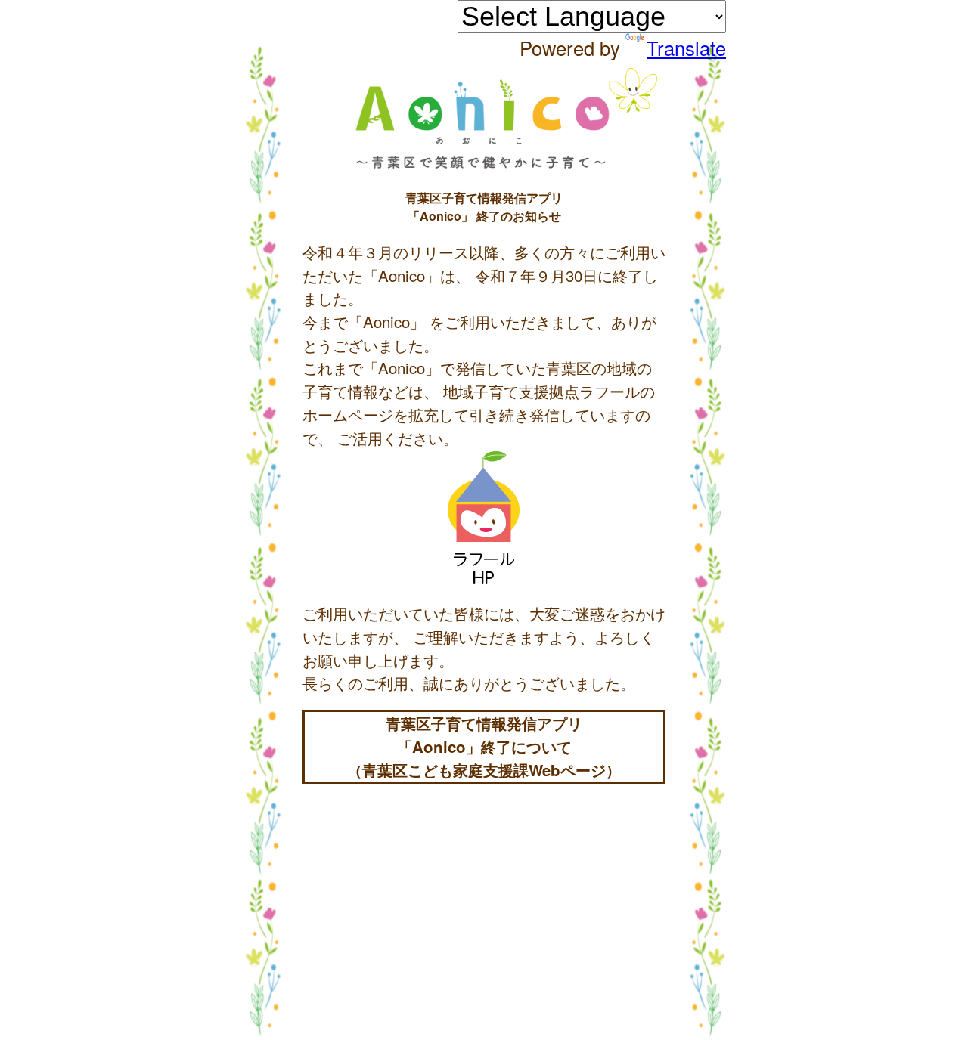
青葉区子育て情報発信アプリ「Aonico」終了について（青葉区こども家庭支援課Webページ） (484, 746)
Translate (686, 47)
